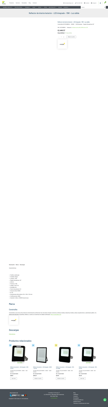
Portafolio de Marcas (78, 399)
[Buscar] (105, 7)
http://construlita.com (56, 314)
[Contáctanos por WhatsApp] (104, 399)
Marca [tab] (17, 264)
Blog (74, 392)
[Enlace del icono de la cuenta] (100, 3)
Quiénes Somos (77, 401)
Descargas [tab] (22, 264)
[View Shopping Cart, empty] (104, 3)
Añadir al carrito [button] (37, 378)
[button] (12, 7)
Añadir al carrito (71, 36)
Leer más (14, 378)
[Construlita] (62, 44)
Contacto (75, 396)
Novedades (76, 398)
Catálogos (75, 394)
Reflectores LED (84, 27)
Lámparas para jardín (76, 27)
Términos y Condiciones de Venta (81, 403)
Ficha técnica (12, 334)
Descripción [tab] (12, 264)
